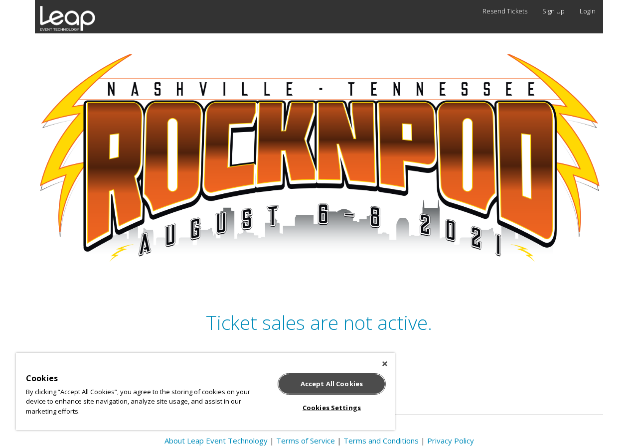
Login (588, 10)
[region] (205, 391)
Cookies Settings (332, 407)
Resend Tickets (504, 10)
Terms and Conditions (381, 441)
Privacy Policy (450, 441)
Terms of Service (305, 441)
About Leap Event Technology (216, 441)
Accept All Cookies (332, 383)
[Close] (385, 364)
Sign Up (553, 10)
